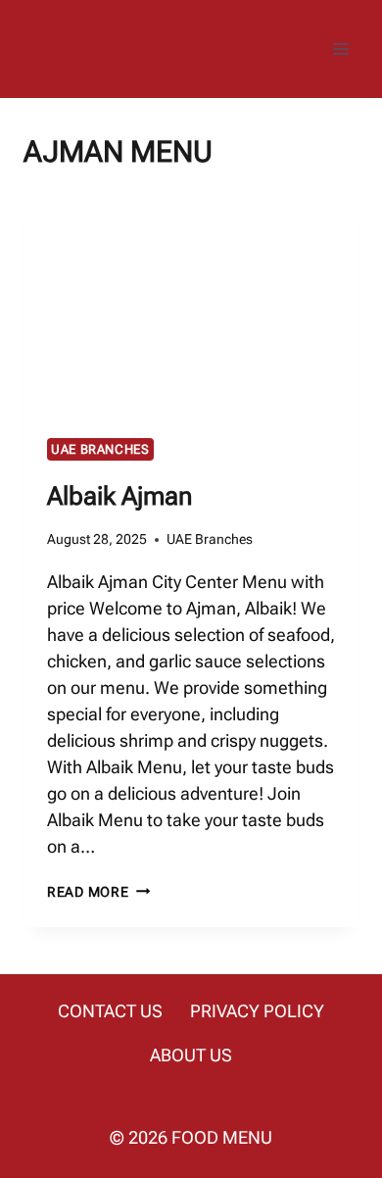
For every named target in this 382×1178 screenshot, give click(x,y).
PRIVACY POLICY (257, 1011)
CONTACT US (110, 1011)
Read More (98, 892)
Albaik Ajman (119, 496)
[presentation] (191, 303)
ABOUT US (191, 1055)
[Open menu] (340, 48)
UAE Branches (100, 449)
